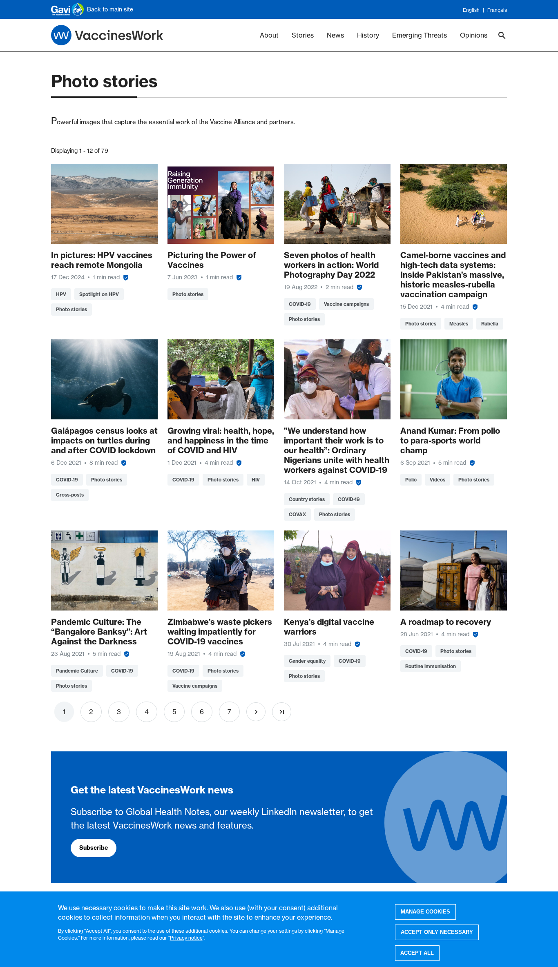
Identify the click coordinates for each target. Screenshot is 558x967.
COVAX (297, 514)
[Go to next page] (256, 711)
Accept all (417, 953)
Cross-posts (70, 495)
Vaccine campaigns (346, 304)
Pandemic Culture (77, 671)
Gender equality (307, 661)
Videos (437, 480)
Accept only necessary (437, 932)
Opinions (473, 35)
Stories (303, 35)
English (471, 10)
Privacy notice (186, 937)
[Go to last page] (281, 711)
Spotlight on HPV (99, 294)
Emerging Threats (419, 35)
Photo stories (71, 309)
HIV (256, 480)
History (368, 35)
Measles (458, 324)
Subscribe (93, 847)
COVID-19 (300, 304)
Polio (411, 480)
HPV (61, 294)
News (335, 35)
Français (497, 10)
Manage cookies (425, 912)
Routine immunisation (430, 666)
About (269, 35)
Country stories (307, 499)
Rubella (489, 324)
